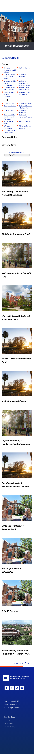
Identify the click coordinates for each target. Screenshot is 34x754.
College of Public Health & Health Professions (9, 117)
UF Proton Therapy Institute (25, 127)
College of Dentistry (25, 103)
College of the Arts (25, 68)
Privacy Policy (9, 727)
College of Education (22, 75)
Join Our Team (9, 717)
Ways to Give (9, 144)
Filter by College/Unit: (17, 152)
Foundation (8, 720)
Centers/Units (9, 137)
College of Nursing (10, 110)
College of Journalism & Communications (24, 83)
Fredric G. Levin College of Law (24, 89)
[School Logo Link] (16, 678)
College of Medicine (10, 106)
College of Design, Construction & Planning (9, 76)
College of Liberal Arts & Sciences (9, 89)
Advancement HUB (11, 701)
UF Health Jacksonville (8, 127)
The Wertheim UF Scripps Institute (9, 131)
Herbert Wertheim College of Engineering (9, 94)
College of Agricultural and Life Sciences (10, 70)
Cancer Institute (9, 103)
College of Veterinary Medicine (25, 116)
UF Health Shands (25, 121)
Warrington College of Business (25, 93)
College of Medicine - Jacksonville (25, 107)
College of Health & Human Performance (10, 83)
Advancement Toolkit (12, 704)
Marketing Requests (12, 707)
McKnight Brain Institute (8, 122)
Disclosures (8, 723)
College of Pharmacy (22, 111)
